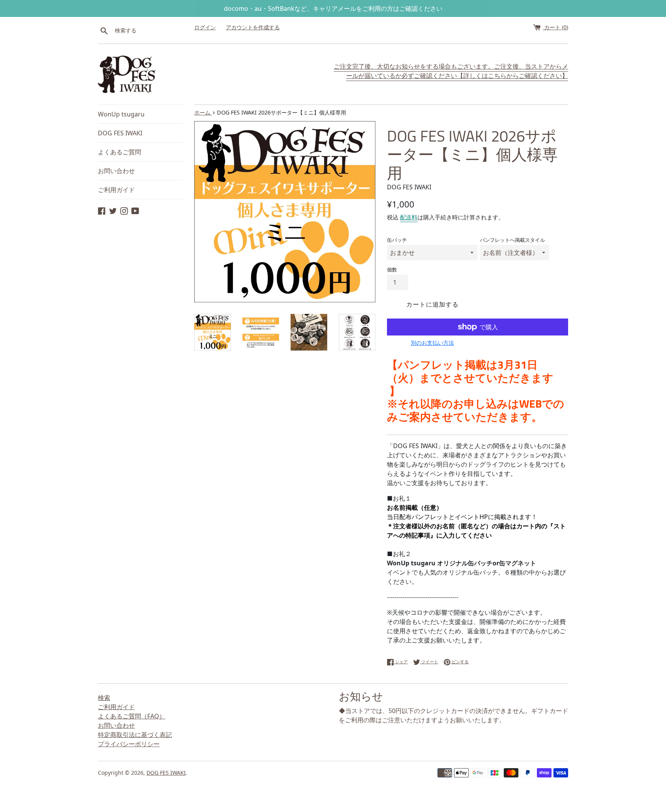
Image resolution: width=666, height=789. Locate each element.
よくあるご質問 (119, 152)
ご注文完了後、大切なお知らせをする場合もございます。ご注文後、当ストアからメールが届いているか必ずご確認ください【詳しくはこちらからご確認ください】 (451, 71)
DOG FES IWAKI (120, 133)
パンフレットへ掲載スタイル (512, 239)
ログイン (205, 27)
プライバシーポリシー (129, 744)
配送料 (408, 217)
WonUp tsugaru (121, 114)
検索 (104, 697)
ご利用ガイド (116, 189)
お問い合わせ (116, 171)
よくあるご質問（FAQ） (131, 716)
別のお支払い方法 (432, 342)
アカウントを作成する (253, 27)
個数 (392, 269)
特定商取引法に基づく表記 (135, 734)
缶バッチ (397, 239)
